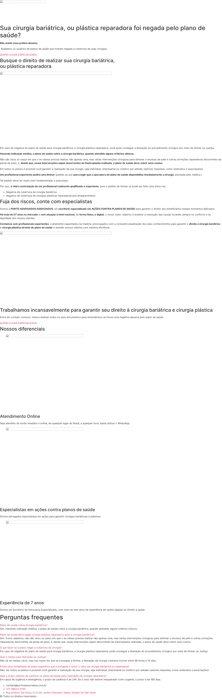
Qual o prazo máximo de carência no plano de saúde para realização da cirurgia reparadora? (53, 675)
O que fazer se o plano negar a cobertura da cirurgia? (31, 647)
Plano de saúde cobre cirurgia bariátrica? (23, 625)
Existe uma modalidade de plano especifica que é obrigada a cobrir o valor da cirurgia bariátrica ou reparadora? (64, 666)
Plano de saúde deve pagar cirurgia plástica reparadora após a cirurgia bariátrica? (47, 634)
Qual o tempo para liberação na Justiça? (23, 656)
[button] (111, 625)
